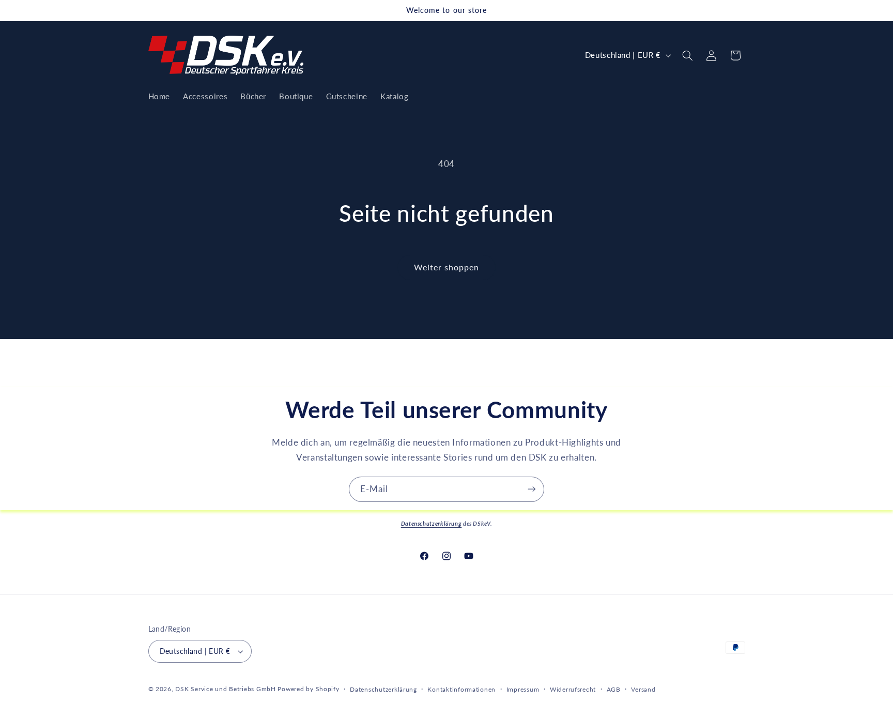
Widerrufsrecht (573, 689)
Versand (643, 689)
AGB (614, 689)
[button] (687, 55)
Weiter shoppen (447, 267)
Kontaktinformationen (461, 689)
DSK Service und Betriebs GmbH (225, 688)
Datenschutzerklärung (383, 689)
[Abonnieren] (532, 489)
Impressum (523, 689)
